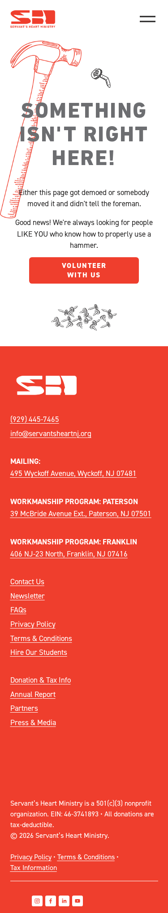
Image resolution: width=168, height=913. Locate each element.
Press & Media (33, 722)
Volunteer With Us (84, 270)
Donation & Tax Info (40, 679)
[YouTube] (77, 901)
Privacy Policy (33, 623)
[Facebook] (50, 901)
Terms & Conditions (41, 638)
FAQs (18, 609)
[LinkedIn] (64, 901)
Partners (24, 708)
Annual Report (33, 694)
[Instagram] (37, 901)
